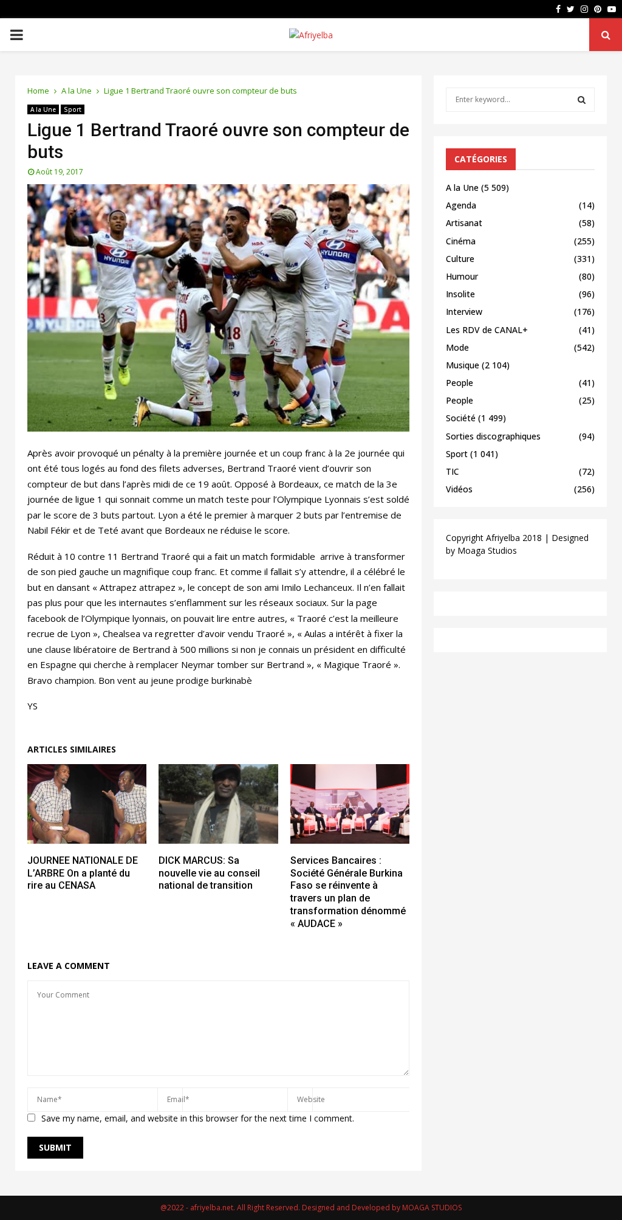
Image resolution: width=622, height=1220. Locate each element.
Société (461, 418)
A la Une (43, 109)
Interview (464, 311)
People (459, 382)
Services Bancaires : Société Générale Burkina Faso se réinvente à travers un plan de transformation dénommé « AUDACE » (348, 892)
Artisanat (464, 223)
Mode (457, 347)
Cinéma (461, 241)
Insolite (460, 294)
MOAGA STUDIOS (432, 1207)
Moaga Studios (487, 550)
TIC (452, 471)
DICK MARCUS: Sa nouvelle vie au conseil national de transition (209, 873)
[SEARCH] (582, 100)
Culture (460, 258)
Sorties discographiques (493, 436)
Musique (462, 365)
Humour (462, 276)
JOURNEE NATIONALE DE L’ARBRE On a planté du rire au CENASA (82, 873)
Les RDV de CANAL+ (487, 330)
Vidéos (459, 489)
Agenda (461, 205)
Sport (72, 109)
